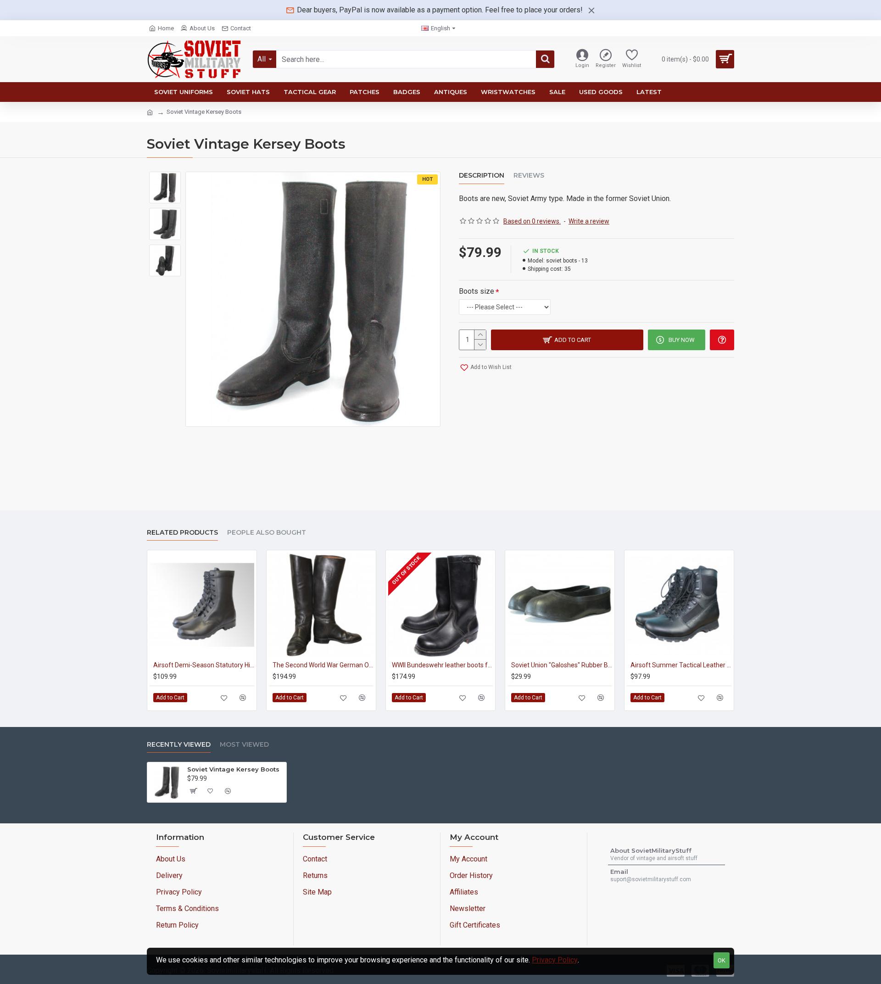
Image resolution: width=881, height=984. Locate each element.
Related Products (182, 533)
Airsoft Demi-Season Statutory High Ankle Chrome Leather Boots (203, 665)
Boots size (476, 291)
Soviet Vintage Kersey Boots (233, 769)
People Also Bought (266, 533)
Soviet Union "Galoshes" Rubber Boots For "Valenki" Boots (561, 665)
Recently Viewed (179, 745)
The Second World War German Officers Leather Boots (323, 665)
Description (481, 175)
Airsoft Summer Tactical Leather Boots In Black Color (680, 665)
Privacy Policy (555, 960)
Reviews (528, 175)
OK (721, 960)
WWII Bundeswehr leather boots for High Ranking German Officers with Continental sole (442, 665)
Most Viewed (244, 745)
